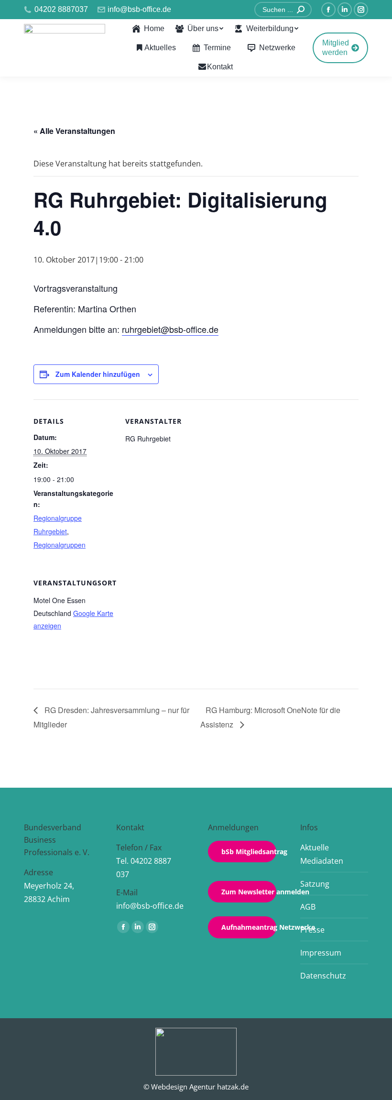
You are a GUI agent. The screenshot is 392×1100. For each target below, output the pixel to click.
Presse (312, 929)
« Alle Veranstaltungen (74, 130)
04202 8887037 (61, 9)
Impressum (320, 952)
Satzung (314, 884)
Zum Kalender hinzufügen (97, 374)
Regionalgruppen (59, 545)
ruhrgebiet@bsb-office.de (170, 329)
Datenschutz (323, 975)
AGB (308, 907)
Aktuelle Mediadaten (321, 854)
